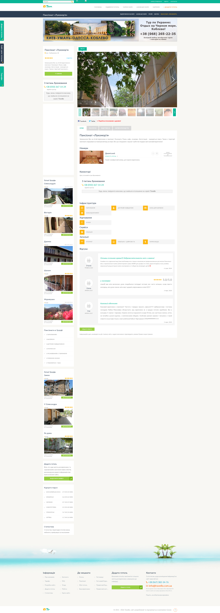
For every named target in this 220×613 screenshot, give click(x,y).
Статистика (49, 593)
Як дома (48, 433)
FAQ (63, 581)
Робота (64, 589)
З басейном (50, 339)
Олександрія (50, 184)
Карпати (156, 7)
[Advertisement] (58, 139)
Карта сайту (66, 593)
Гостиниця (99, 577)
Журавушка (49, 299)
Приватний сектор (102, 589)
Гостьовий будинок (102, 581)
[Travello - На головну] (47, 6)
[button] (171, 79)
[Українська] (89, 1)
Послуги (92, 128)
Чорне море (128, 7)
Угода (64, 585)
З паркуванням (51, 334)
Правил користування (146, 334)
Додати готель (50, 589)
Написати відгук (122, 128)
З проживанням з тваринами (56, 353)
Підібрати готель (112, 7)
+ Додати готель (170, 7)
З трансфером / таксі (53, 363)
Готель (81, 577)
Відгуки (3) (105, 128)
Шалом (47, 270)
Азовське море (143, 7)
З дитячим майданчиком (55, 344)
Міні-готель (83, 585)
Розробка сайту (50, 585)
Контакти (174, 1)
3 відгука (69, 58)
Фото (83, 48)
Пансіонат (82, 581)
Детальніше (67, 205)
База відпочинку (84, 589)
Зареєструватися (156, 1)
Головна (98, 7)
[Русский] (80, 1)
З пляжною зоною (53, 358)
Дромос (47, 241)
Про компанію (49, 577)
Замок (47, 375)
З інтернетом (50, 348)
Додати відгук (87, 329)
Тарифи (47, 581)
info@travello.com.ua (160, 586)
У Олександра (50, 404)
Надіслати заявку (56, 478)
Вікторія (48, 213)
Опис (82, 128)
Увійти (166, 1)
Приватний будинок (103, 585)
